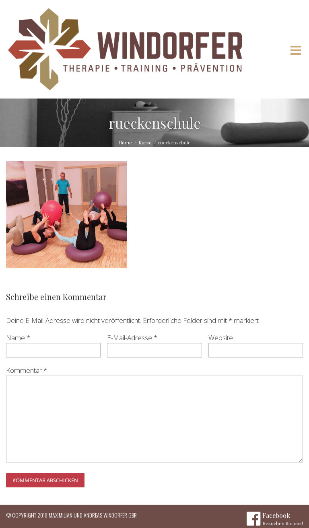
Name (18, 337)
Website (220, 337)
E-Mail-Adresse (132, 337)
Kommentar (26, 370)
